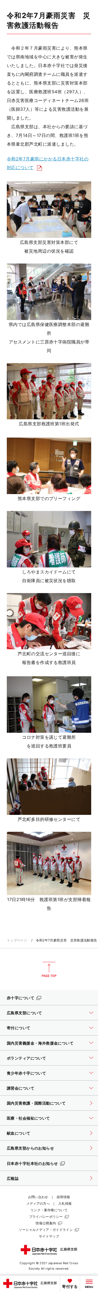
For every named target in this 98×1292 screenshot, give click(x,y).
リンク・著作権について (49, 1210)
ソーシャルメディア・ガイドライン (46, 1230)
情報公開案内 (46, 1223)
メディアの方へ (38, 1203)
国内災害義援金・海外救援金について (40, 1043)
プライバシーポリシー (46, 1217)
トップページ (17, 940)
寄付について (18, 1027)
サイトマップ (49, 1236)
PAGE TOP (49, 969)
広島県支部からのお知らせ (30, 1148)
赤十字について (20, 997)
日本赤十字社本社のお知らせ (32, 1163)
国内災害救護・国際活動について (36, 1103)
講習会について (20, 1088)
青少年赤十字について (26, 1073)
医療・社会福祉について (28, 1118)
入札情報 (65, 1203)
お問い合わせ (38, 1197)
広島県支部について (24, 1012)
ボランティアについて (26, 1058)
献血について (18, 1133)
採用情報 (63, 1197)
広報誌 (13, 1178)
